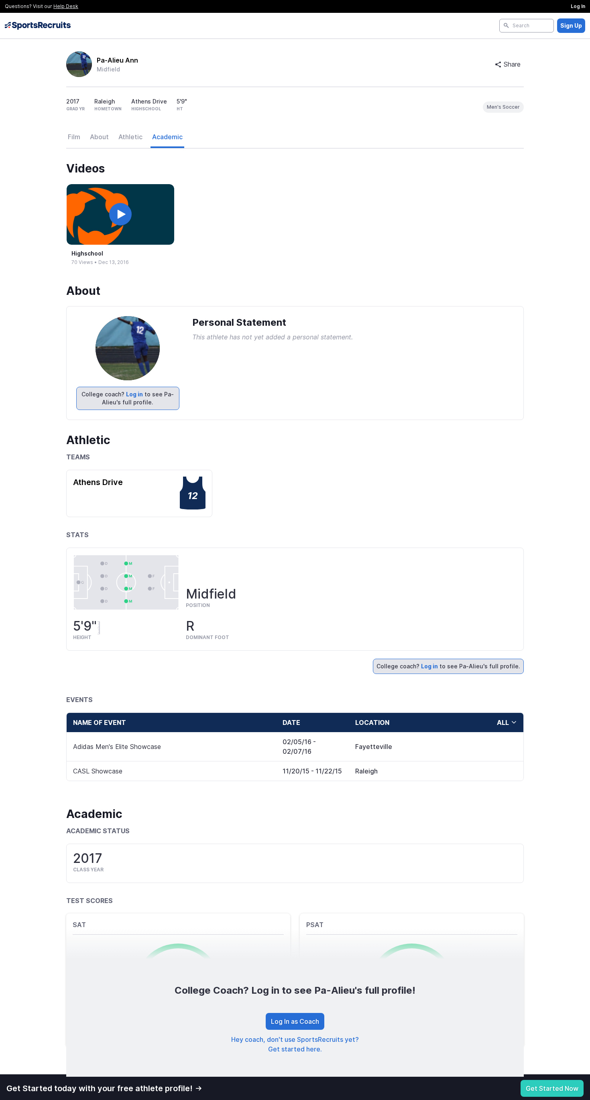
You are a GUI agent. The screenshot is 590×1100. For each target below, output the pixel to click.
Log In (578, 6)
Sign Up (571, 25)
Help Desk (65, 6)
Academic (167, 137)
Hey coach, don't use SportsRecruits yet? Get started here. (295, 1044)
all (503, 722)
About (99, 137)
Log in (134, 394)
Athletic (130, 137)
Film (74, 137)
